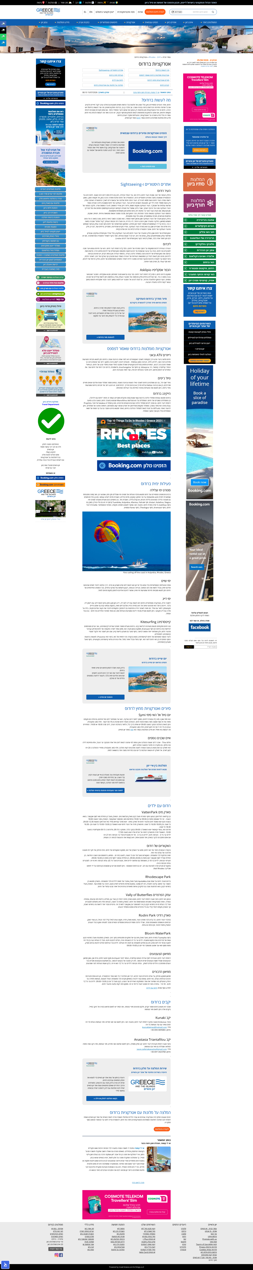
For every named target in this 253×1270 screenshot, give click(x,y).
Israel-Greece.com (126, 1267)
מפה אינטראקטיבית (126, 11)
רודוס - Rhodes (154, 57)
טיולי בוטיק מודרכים (50, 236)
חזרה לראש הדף (138, 1182)
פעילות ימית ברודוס (116, 75)
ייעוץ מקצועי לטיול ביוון (50, 231)
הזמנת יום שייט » (105, 697)
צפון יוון (44, 22)
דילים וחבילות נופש (118, 1241)
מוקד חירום (213, 1260)
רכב (77, 2)
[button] (5, 1265)
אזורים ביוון (171, 22)
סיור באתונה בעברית (50, 269)
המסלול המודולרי (149, 1234)
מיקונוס (183, 1241)
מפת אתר (213, 1241)
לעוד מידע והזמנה (201, 66)
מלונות (88, 2)
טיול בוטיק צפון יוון (148, 1236)
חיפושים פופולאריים (108, 22)
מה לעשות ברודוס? (162, 70)
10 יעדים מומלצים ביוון (55, 1241)
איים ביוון (189, 22)
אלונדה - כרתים (57, 1239)
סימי (131, 729)
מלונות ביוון (121, 1234)
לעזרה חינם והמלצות (155, 11)
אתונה (183, 1234)
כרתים (184, 1231)
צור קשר (214, 1234)
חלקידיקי (183, 1247)
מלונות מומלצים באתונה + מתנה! (51, 255)
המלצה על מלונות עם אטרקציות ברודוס (108, 85)
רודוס (139, 118)
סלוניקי (183, 1228)
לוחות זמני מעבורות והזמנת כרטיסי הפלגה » (105, 790)
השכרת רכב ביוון (50, 212)
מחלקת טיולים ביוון (50, 401)
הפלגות (51, 2)
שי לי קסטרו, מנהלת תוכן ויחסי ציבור (146, 92)
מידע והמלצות (63, 22)
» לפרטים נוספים (200, 150)
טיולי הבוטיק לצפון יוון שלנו (50, 519)
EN (90, 11)
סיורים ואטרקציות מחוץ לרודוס (158, 80)
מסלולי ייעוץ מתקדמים (50, 245)
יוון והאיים (151, 1239)
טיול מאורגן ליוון (149, 1231)
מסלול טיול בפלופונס (50, 250)
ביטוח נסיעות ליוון (50, 222)
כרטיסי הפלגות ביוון (118, 1239)
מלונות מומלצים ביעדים (50, 189)
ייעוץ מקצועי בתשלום (105, 11)
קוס (185, 1239)
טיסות (100, 2)
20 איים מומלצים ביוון (55, 1244)
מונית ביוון (121, 1236)
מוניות (112, 2)
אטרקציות (130, 22)
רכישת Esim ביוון (50, 264)
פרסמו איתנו (212, 1236)
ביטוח (39, 2)
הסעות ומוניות (51, 226)
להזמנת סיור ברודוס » (105, 337)
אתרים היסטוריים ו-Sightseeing (111, 70)
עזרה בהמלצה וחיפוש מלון (50, 198)
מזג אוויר (66, 2)
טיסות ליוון (121, 1228)
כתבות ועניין (83, 22)
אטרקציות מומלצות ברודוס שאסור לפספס (154, 75)
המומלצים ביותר (209, 22)
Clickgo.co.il (139, 1267)
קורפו (184, 1244)
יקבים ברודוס (164, 85)
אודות (140, 11)
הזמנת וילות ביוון (50, 207)
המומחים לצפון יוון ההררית (50, 259)
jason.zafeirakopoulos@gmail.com (152, 1049)
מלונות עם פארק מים (50, 203)
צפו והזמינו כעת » (147, 166)
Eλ (85, 11)
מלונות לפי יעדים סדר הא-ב (50, 193)
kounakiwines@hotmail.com (154, 1027)
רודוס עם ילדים (117, 80)
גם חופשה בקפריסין (50, 240)
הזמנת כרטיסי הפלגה (51, 217)
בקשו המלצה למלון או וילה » (105, 1098)
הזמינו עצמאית (151, 22)
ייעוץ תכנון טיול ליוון (148, 1228)
